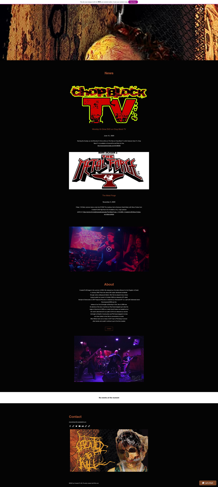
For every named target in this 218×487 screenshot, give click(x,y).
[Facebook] (195, 9)
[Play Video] (109, 249)
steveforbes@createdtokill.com (77, 422)
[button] (109, 329)
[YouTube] (203, 9)
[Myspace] (205, 9)
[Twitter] (200, 9)
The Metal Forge (109, 195)
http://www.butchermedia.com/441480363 (109, 145)
